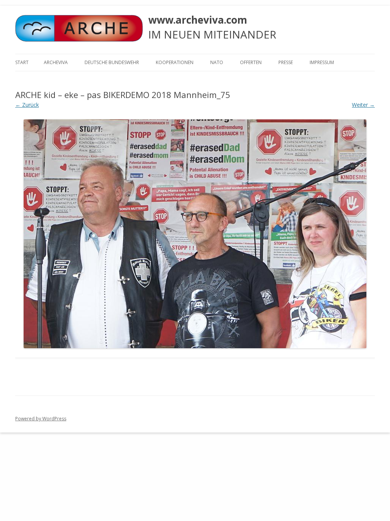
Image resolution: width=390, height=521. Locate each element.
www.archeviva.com (197, 20)
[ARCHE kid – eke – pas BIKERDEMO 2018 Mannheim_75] (195, 233)
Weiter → (363, 104)
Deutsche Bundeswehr (112, 62)
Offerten (251, 62)
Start (22, 62)
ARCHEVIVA (56, 62)
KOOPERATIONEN (174, 62)
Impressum (322, 62)
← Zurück (27, 104)
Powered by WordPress (40, 418)
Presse (285, 62)
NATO (216, 62)
